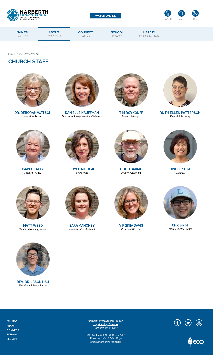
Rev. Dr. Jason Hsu (33, 282)
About (54, 34)
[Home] (27, 15)
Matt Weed (33, 225)
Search (181, 19)
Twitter (188, 326)
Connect (85, 34)
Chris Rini (180, 225)
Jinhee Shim (180, 169)
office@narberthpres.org (105, 341)
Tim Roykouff (131, 113)
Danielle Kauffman (82, 113)
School (117, 34)
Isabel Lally (33, 169)
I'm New (22, 34)
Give (195, 19)
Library (149, 34)
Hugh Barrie (131, 169)
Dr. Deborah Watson (32, 113)
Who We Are (32, 54)
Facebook (177, 326)
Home (11, 54)
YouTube (199, 326)
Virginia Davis (131, 225)
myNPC (168, 19)
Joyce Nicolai (82, 169)
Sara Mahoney (82, 225)
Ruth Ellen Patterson (180, 113)
